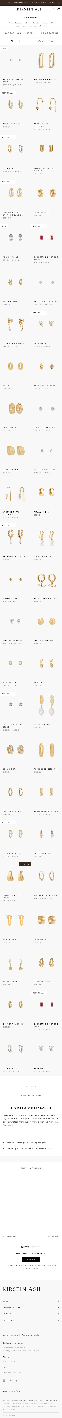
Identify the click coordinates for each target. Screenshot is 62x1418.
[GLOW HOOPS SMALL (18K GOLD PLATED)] (46, 962)
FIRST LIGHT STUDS (12, 640)
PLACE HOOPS (10, 302)
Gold (41, 41)
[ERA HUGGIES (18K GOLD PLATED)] (15, 366)
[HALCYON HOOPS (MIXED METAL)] (46, 833)
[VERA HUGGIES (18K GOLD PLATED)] (46, 193)
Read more (45, 26)
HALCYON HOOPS (43, 853)
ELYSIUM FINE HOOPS (45, 80)
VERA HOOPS (40, 940)
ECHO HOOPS (9, 940)
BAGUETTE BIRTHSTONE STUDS (46, 258)
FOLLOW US (53, 1237)
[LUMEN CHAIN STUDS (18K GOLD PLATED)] (15, 324)
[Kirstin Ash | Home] (31, 9)
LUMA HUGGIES (11, 168)
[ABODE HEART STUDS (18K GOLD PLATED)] (46, 366)
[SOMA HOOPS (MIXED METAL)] (15, 749)
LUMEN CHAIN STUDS (14, 344)
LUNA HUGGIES (10, 470)
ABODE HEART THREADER (41, 125)
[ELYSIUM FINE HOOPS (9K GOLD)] (46, 60)
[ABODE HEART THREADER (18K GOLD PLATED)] (46, 104)
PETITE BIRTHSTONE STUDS (13, 726)
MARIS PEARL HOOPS (44, 556)
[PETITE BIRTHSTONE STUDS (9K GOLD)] (15, 705)
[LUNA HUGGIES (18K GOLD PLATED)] (15, 450)
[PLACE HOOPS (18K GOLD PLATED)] (15, 282)
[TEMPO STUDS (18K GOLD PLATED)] (15, 579)
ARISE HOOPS (41, 683)
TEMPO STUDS (10, 598)
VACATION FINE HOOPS (15, 556)
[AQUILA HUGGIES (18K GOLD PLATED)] (15, 104)
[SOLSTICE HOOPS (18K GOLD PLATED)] (46, 705)
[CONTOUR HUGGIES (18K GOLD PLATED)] (15, 1004)
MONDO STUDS (10, 683)
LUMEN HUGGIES (11, 853)
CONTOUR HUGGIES (13, 1024)
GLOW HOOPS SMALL (44, 982)
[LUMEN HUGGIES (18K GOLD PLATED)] (15, 833)
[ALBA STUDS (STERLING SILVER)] (46, 1048)
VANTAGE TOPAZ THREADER (11, 513)
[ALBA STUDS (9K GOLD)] (46, 324)
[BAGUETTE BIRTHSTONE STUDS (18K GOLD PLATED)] (46, 237)
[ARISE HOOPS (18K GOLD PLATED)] (46, 663)
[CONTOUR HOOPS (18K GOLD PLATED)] (15, 791)
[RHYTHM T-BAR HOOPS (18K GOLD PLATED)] (46, 579)
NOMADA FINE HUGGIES (46, 895)
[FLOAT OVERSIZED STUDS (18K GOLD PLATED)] (15, 876)
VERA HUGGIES (41, 213)
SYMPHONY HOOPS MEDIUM (43, 169)
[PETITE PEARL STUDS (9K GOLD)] (46, 450)
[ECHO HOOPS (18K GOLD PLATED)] (15, 920)
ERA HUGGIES (10, 386)
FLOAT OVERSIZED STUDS (12, 896)
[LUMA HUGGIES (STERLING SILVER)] (15, 1048)
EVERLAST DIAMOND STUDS (13, 81)
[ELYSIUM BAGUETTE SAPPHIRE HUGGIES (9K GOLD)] (15, 193)
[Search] (53, 9)
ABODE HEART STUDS (44, 386)
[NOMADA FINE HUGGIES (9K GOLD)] (46, 876)
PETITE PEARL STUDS (44, 470)
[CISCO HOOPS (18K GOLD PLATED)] (15, 408)
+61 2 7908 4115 (10, 1361)
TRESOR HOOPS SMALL (45, 640)
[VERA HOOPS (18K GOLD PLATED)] (46, 920)
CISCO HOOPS (10, 428)
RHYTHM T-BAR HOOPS (45, 598)
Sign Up (31, 1259)
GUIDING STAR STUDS (45, 428)
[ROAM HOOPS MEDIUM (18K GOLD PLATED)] (46, 749)
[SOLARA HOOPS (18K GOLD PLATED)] (15, 962)
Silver (51, 41)
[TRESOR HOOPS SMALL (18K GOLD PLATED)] (46, 621)
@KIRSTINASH (10, 1236)
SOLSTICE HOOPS (42, 725)
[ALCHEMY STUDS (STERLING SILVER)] (15, 237)
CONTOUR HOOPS (12, 811)
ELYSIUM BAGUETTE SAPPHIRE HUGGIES (13, 214)
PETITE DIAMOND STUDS (46, 302)
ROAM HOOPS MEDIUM (45, 769)
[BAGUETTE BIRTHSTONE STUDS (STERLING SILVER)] (46, 1004)
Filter (14, 41)
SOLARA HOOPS (11, 982)
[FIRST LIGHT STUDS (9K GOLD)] (15, 621)
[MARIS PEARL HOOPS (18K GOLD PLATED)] (46, 536)
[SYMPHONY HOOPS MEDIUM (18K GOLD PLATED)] (46, 148)
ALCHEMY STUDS (11, 257)
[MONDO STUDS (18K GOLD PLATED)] (15, 663)
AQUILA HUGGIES (12, 124)
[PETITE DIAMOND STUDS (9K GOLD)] (46, 282)
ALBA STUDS (40, 344)
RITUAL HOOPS (41, 512)
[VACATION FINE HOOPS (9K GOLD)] (15, 536)
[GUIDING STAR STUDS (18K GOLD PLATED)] (46, 408)
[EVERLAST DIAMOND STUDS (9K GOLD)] (15, 60)
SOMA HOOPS (10, 769)
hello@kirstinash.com (13, 1372)
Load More (31, 1087)
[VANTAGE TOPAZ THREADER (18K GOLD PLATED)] (15, 492)
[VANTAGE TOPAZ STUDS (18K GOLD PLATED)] (46, 791)
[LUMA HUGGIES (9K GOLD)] (15, 148)
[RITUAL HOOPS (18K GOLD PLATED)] (46, 492)
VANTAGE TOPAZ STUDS (46, 811)
